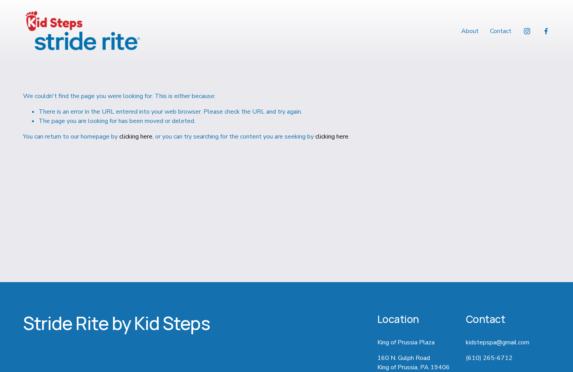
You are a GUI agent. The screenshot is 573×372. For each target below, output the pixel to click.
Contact (500, 31)
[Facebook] (546, 31)
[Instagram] (527, 31)
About (470, 31)
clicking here (135, 136)
